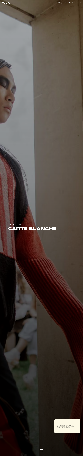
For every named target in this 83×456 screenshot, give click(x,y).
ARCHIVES (69, 2)
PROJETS (59, 2)
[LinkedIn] (78, 2)
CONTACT (73, 2)
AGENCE (66, 2)
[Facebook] (77, 2)
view (41, 448)
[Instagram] (80, 2)
